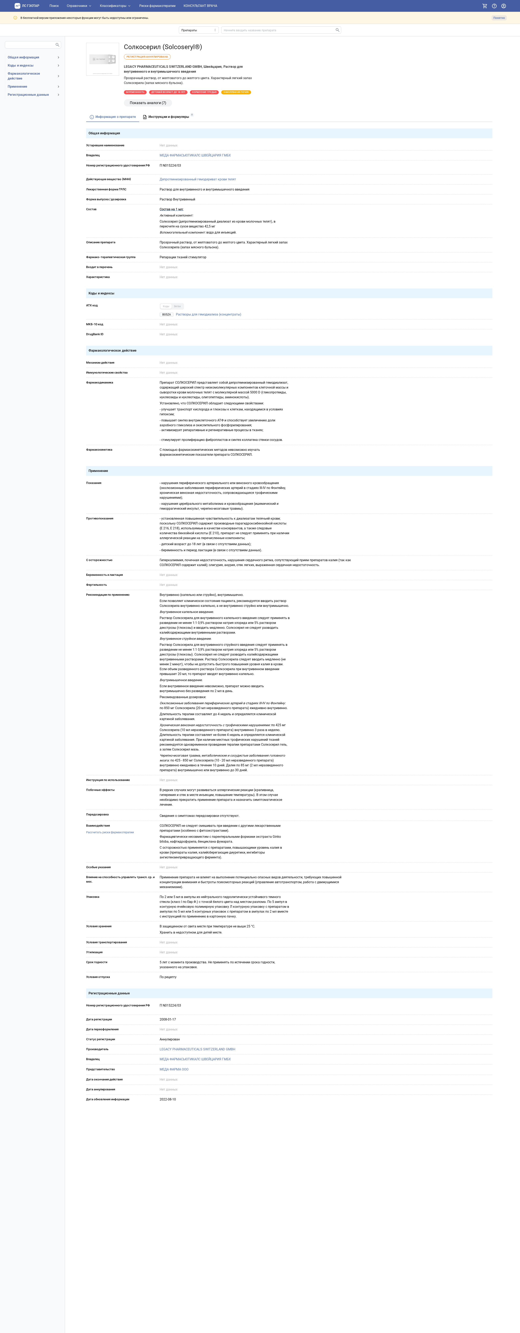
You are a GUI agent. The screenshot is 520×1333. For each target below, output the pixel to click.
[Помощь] (494, 5)
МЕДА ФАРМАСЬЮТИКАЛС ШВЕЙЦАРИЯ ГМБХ (195, 155)
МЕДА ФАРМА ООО (174, 1069)
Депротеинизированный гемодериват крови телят (198, 179)
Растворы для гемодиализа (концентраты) (208, 314)
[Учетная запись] (503, 5)
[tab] (112, 117)
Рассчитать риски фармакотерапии (110, 832)
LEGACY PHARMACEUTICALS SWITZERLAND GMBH (197, 1049)
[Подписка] (484, 5)
